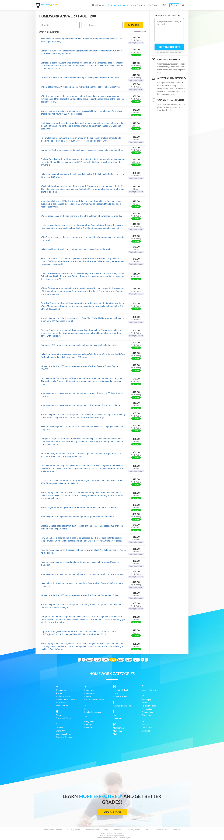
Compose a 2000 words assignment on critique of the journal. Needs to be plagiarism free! (82, 150)
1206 (97, 659)
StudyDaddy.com (118, 833)
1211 (136, 659)
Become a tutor (92, 830)
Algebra (59, 693)
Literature (117, 718)
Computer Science (64, 737)
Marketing (117, 731)
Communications (63, 734)
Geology (88, 724)
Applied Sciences (63, 696)
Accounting (61, 690)
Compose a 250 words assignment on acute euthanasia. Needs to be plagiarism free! (79, 345)
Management (118, 728)
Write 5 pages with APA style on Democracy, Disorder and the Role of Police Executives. (80, 87)
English (87, 696)
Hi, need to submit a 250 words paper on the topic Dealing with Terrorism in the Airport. (80, 77)
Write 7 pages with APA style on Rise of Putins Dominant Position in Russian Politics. (79, 507)
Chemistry (60, 731)
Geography (89, 721)
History (116, 693)
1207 (105, 659)
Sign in (174, 5)
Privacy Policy (134, 830)
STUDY (49, 5)
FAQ (164, 5)
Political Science (149, 706)
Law (115, 715)
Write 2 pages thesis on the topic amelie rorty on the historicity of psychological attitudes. (81, 216)
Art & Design (61, 702)
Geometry (88, 728)
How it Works (98, 5)
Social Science (148, 728)
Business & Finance (64, 718)
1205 (90, 659)
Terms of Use (161, 830)
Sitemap (176, 830)
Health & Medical (120, 690)
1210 (128, 659)
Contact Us (117, 830)
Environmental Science (94, 699)
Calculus (59, 728)
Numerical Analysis (150, 690)
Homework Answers (118, 5)
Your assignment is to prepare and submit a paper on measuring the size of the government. (83, 574)
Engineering (89, 693)
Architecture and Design (66, 699)
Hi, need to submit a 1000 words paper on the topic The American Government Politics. (80, 595)
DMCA (147, 830)
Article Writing (62, 706)
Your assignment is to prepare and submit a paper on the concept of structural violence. (81, 405)
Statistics (146, 731)
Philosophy (146, 699)
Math (115, 734)
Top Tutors (153, 5)
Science (145, 724)
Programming (147, 712)
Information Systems (122, 706)
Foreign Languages (92, 712)
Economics (89, 690)
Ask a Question (138, 5)
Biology (59, 715)
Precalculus (147, 709)
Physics (145, 703)
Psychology (147, 715)
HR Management (120, 696)
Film (86, 709)
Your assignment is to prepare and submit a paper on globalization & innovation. (77, 516)
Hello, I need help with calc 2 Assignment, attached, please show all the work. (76, 249)
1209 (121, 659)
